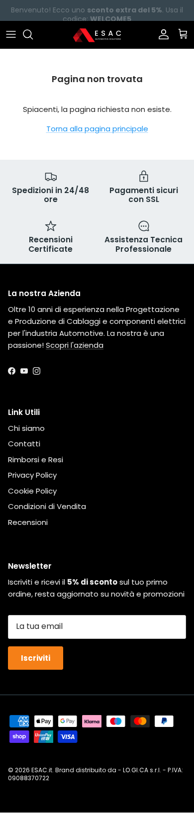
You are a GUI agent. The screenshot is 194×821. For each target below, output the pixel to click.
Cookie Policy (32, 491)
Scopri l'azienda (74, 345)
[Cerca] (33, 34)
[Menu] (11, 34)
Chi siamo (26, 428)
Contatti (24, 443)
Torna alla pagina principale (97, 128)
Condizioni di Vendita (47, 506)
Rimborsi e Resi (35, 459)
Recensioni (28, 522)
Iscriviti (35, 658)
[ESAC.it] (97, 34)
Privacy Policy (32, 475)
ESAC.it (41, 770)
